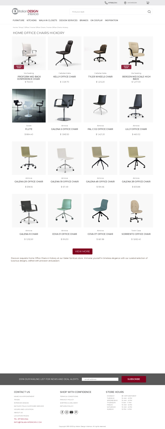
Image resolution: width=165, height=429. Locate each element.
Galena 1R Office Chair (65, 181)
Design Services (68, 20)
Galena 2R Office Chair (29, 181)
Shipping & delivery (69, 403)
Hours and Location (23, 409)
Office (26, 27)
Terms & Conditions (69, 396)
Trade (17, 400)
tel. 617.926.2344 (21, 419)
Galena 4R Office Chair (100, 181)
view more (82, 251)
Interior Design (21, 403)
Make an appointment (24, 396)
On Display (96, 20)
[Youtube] (71, 412)
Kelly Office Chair (64, 76)
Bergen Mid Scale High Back (136, 77)
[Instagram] (67, 412)
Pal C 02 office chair (100, 129)
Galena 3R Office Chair (136, 181)
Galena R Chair (29, 234)
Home (15, 27)
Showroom (132, 3)
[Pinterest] (76, 412)
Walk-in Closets (48, 20)
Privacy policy (67, 400)
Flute (28, 129)
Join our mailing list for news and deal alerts (49, 379)
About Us (18, 412)
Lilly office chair (136, 129)
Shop (21, 27)
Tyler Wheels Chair (100, 76)
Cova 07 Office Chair (100, 234)
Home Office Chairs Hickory (57, 27)
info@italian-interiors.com (28, 422)
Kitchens (32, 20)
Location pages (21, 416)
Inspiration (111, 20)
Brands (84, 20)
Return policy (66, 406)
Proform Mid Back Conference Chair (29, 77)
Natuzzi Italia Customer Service (29, 406)
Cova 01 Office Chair (64, 234)
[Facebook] (62, 412)
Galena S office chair (64, 129)
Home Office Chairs (37, 27)
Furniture (18, 20)
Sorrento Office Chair (136, 234)
